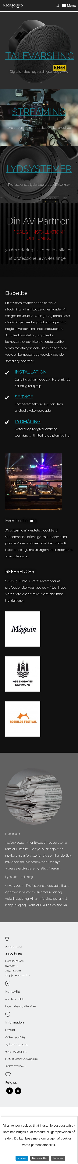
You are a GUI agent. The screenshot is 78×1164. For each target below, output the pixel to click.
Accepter (22, 1158)
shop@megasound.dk (17, 975)
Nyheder (10, 1029)
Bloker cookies (39, 1158)
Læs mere (58, 1158)
